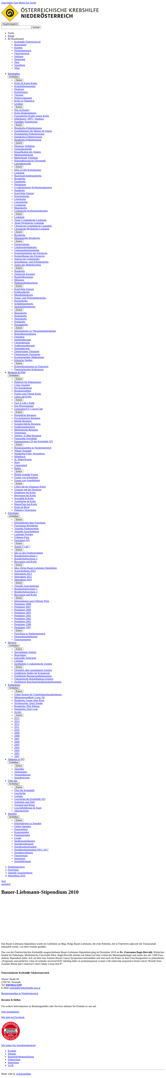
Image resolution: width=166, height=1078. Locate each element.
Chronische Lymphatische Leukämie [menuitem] (33, 225)
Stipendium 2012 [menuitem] (23, 576)
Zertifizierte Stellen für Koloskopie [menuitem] (32, 673)
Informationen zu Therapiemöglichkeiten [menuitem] (35, 331)
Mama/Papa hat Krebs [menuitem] (25, 504)
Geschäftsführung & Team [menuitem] (27, 807)
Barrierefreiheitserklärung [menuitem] (21, 1056)
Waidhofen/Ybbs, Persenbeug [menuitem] (29, 453)
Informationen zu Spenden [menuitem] (27, 823)
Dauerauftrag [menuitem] (21, 829)
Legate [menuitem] (17, 838)
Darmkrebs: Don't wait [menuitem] (26, 709)
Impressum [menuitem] (13, 1062)
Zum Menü (19, 2)
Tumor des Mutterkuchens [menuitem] (27, 264)
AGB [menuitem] (10, 1065)
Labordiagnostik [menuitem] (22, 163)
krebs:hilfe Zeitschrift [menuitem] (25, 658)
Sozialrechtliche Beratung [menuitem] (27, 424)
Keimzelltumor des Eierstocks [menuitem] (29, 256)
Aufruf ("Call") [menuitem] (22, 546)
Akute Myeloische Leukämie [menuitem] (29, 223)
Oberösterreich (21, 53)
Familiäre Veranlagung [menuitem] (25, 121)
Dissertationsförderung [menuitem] (25, 636)
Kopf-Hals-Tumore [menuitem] (24, 193)
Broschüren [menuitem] (20, 655)
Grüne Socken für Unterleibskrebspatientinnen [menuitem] (38, 694)
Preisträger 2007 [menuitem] (22, 607)
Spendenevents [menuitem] (22, 777)
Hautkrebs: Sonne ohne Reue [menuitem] (29, 700)
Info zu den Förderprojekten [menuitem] (28, 552)
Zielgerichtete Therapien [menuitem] (26, 351)
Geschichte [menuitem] (20, 793)
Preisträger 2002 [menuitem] (22, 618)
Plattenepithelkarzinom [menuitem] (26, 282)
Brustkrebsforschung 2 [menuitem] (25, 558)
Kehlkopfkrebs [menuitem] (22, 292)
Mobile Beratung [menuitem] (23, 421)
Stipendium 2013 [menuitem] (23, 573)
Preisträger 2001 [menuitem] (22, 621)
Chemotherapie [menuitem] (22, 342)
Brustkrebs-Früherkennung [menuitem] (28, 128)
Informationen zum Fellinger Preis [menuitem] (31, 601)
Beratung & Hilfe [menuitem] (17, 372)
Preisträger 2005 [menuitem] (22, 612)
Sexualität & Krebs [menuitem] (24, 498)
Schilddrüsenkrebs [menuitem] (23, 303)
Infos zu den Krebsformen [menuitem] (27, 170)
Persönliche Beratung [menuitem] (25, 415)
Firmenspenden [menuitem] (22, 835)
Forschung (13, 869)
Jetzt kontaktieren (10, 1011)
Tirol (16, 62)
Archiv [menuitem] (17, 712)
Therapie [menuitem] (18, 95)
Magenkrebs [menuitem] (20, 207)
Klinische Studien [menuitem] (23, 360)
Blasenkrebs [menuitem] (20, 313)
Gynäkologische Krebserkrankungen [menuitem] (33, 187)
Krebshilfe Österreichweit (27, 41)
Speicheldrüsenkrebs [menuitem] (24, 306)
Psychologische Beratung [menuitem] (27, 418)
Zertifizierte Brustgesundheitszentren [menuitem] (33, 676)
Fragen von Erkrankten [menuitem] (26, 477)
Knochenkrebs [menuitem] (21, 196)
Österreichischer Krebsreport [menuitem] (29, 369)
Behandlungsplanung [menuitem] (25, 334)
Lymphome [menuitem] (20, 205)
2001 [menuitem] (16, 756)
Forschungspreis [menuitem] (22, 639)
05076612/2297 (14, 985)
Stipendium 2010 (16, 875)
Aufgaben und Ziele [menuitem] (24, 802)
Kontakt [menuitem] (12, 1050)
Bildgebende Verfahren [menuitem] (26, 157)
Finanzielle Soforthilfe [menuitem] (25, 438)
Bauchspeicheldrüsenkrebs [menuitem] (28, 175)
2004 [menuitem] (16, 747)
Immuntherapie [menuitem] (22, 348)
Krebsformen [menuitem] (21, 92)
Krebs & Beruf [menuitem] (22, 507)
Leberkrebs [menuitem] (20, 199)
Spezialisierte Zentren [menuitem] (25, 652)
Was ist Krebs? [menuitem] (22, 110)
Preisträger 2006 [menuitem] (22, 609)
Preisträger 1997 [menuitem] (22, 627)
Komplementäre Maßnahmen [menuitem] (29, 357)
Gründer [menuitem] (18, 796)
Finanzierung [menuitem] (21, 855)
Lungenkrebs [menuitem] (21, 202)
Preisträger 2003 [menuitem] (22, 615)
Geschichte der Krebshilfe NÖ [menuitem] (29, 799)
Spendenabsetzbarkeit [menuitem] (25, 846)
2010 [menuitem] (16, 730)
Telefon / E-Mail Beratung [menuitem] (27, 435)
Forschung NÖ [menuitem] (22, 540)
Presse (11, 36)
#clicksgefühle (23, 1073)
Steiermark (19, 59)
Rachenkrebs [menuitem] (21, 300)
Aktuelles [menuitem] (19, 769)
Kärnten (18, 47)
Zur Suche (30, 2)
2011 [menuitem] (16, 727)
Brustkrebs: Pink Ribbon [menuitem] (27, 706)
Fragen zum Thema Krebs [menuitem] (27, 393)
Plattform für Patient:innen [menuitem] (27, 382)
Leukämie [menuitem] (19, 172)
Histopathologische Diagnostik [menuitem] (30, 160)
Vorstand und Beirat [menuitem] (24, 805)
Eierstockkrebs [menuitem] (21, 244)
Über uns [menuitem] (12, 780)
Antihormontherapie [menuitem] (24, 345)
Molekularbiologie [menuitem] (23, 154)
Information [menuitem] (14, 73)
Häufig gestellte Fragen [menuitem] (26, 474)
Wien (17, 68)
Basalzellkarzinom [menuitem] (23, 277)
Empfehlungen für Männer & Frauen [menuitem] (33, 131)
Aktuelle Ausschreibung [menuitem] (26, 531)
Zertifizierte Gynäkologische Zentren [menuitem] (33, 663)
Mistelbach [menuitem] (19, 456)
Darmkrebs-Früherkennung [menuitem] (28, 136)
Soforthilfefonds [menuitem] (22, 861)
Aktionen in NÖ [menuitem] (16, 759)
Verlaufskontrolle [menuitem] (23, 149)
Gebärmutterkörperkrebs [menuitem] (26, 250)
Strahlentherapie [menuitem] (22, 339)
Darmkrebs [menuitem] (20, 181)
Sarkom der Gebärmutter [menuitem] (27, 259)
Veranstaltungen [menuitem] (22, 774)
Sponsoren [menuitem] (19, 858)
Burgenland (20, 44)
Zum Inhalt (7, 2)
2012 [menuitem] (16, 724)
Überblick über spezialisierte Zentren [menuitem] (33, 670)
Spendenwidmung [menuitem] (23, 852)
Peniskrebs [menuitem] (19, 321)
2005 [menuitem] (16, 744)
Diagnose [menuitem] (19, 89)
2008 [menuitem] (16, 735)
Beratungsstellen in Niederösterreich (19, 993)
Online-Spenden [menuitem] (22, 826)
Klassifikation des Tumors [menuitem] (27, 152)
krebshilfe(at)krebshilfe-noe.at (25, 988)
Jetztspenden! (6, 882)
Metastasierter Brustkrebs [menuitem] (27, 238)
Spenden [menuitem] (12, 813)
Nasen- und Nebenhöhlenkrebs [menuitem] (30, 298)
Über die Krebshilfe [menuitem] (24, 790)
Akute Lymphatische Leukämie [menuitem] (30, 220)
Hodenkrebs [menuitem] (20, 316)
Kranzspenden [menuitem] (21, 832)
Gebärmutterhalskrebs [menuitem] (25, 247)
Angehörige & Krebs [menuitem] (25, 501)
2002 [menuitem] (16, 753)
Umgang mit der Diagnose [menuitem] (27, 489)
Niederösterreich (22, 50)
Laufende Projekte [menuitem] (23, 534)
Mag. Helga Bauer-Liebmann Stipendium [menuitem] (35, 568)
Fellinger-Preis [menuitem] (21, 537)
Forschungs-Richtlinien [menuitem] (26, 525)
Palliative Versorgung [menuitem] (25, 510)
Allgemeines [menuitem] (20, 771)
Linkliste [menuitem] (18, 661)
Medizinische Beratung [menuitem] (26, 429)
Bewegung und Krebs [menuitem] (25, 561)
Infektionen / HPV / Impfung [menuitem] (29, 118)
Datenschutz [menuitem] (14, 1059)
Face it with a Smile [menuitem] (24, 403)
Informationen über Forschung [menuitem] (29, 522)
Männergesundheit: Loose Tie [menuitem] (29, 697)
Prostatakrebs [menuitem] (21, 324)
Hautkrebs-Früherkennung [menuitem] (27, 139)
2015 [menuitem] (16, 718)
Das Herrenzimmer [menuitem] (24, 406)
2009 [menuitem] (16, 733)
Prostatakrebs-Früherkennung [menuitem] (29, 134)
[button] (10, 24)
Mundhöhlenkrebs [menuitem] (23, 295)
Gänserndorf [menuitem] (20, 465)
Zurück (19, 80)
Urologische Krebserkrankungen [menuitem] (31, 210)
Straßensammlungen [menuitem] (24, 841)
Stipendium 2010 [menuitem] (23, 579)
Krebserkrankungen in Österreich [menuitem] (31, 366)
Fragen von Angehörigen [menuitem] (27, 480)
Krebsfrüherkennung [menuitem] (25, 86)
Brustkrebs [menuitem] (19, 178)
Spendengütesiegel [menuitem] (23, 843)
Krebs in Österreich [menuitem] (24, 100)
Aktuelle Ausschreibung (20, 872)
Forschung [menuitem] (13, 513)
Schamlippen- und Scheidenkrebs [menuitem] (31, 261)
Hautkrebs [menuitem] (19, 190)
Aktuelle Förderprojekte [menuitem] (26, 528)
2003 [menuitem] (16, 750)
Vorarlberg (19, 65)
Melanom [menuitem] (19, 280)
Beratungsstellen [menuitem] (22, 390)
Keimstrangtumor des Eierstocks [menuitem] (30, 253)
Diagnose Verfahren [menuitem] (24, 146)
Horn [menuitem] (17, 462)
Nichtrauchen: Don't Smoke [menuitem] (28, 703)
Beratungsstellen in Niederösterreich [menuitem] (32, 447)
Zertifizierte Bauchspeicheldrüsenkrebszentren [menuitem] (37, 681)
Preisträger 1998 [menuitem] (22, 624)
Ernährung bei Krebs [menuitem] (25, 492)
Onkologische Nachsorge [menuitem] (27, 354)
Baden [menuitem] (17, 468)
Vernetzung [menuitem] (20, 432)
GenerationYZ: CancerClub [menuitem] (28, 408)
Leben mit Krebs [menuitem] (22, 396)
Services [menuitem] (12, 642)
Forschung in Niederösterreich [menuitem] (29, 633)
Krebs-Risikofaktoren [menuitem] (25, 113)
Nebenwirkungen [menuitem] (23, 98)
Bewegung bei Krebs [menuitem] (25, 495)
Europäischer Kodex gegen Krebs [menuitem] (31, 116)
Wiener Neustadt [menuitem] (22, 450)
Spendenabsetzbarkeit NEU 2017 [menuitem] (31, 849)
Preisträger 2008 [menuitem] (22, 604)
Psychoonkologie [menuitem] (23, 388)
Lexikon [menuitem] (18, 103)
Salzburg (18, 56)
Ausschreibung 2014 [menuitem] (25, 570)
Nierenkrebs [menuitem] (20, 318)
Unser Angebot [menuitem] (22, 385)
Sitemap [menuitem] (12, 1053)
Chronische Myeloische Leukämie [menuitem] (31, 228)
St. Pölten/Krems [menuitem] (23, 459)
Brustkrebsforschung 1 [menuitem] (25, 555)
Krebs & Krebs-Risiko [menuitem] (25, 83)
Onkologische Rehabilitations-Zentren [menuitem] (33, 679)
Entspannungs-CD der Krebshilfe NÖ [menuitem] (33, 441)
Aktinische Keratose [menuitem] (24, 274)
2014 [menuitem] (16, 721)
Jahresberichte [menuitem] (21, 810)
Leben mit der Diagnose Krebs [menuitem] (30, 486)
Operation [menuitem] (19, 336)
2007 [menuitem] (16, 738)
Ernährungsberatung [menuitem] (24, 426)
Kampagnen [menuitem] (14, 684)
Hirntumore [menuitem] (20, 184)
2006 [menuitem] (16, 741)
